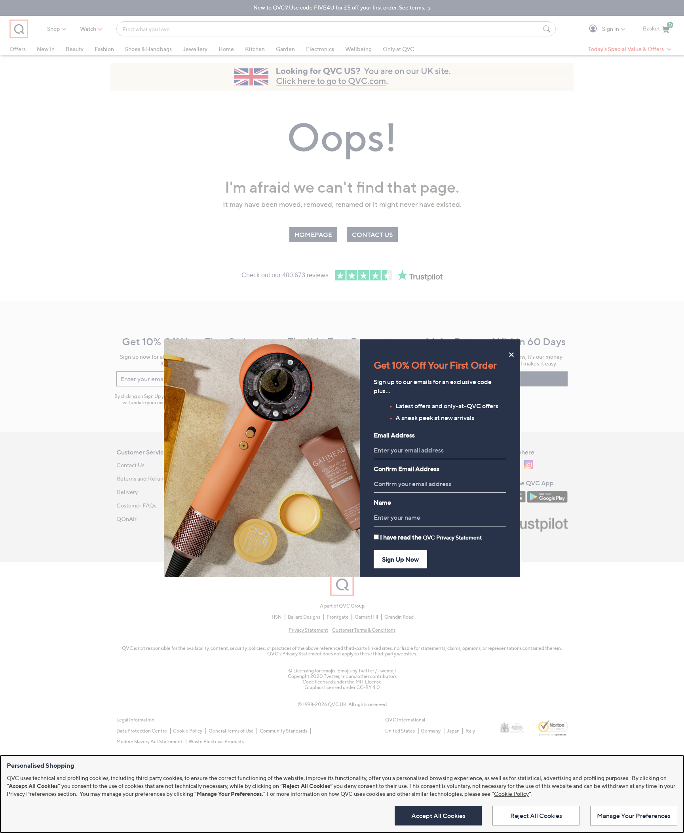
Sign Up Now (400, 559)
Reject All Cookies (536, 816)
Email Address (394, 435)
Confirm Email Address (406, 469)
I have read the (431, 537)
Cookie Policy (511, 793)
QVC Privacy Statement (452, 537)
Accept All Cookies (438, 816)
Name (382, 502)
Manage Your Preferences (634, 816)
